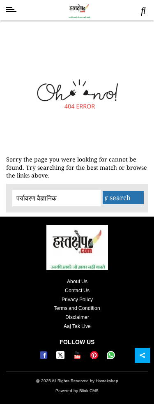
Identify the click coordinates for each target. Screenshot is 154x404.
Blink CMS (89, 390)
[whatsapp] (111, 357)
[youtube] (78, 357)
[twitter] (61, 357)
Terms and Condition (77, 308)
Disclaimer (77, 317)
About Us (77, 281)
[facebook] (45, 357)
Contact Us (77, 290)
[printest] (95, 357)
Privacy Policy (77, 299)
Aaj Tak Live (77, 326)
